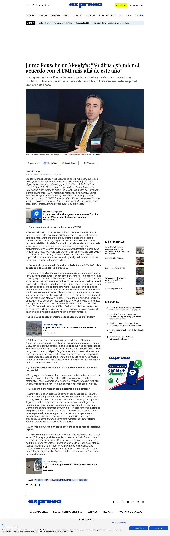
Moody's (38, 480)
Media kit (108, 512)
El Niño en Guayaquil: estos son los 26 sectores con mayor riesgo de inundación (125, 324)
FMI (46, 480)
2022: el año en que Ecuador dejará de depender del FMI (70, 466)
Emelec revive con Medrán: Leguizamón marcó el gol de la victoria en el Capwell (125, 308)
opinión (66, 15)
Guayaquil (90, 15)
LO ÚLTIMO (31, 15)
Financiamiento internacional (63, 480)
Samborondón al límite (115, 268)
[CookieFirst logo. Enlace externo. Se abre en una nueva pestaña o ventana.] (2, 525)
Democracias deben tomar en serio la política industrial (116, 280)
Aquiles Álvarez (44, 23)
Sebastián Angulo (34, 171)
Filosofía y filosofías (113, 288)
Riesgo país (82, 480)
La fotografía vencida (114, 258)
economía (55, 15)
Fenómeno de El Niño (63, 23)
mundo (129, 15)
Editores (92, 512)
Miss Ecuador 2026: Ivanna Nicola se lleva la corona (126, 331)
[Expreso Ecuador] (44, 504)
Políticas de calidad (130, 512)
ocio (121, 15)
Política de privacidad (118, 523)
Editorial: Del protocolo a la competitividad (111, 23)
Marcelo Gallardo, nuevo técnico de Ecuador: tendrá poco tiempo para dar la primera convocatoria (125, 316)
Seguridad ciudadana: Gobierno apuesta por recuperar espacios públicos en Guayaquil (117, 250)
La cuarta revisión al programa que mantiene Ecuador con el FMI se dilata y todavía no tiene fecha (70, 215)
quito (101, 15)
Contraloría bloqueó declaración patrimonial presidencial (122, 338)
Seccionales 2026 (83, 23)
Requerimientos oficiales (67, 512)
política (43, 15)
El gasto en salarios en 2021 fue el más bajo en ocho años (70, 328)
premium (140, 15)
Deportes (111, 15)
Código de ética (38, 512)
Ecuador (77, 15)
